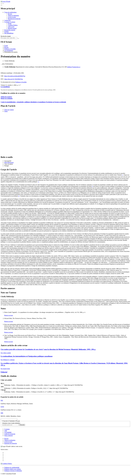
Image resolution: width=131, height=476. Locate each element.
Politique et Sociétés (10, 49)
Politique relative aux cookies (12, 469)
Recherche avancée (9, 30)
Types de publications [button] (10, 12)
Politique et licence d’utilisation (13, 470)
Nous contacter (8, 435)
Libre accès (11, 26)
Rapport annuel (12, 28)
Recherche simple (6, 36)
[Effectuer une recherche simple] (1, 3)
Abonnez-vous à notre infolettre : (11, 423)
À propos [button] (7, 22)
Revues (10, 14)
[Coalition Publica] (6, 463)
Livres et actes (12, 17)
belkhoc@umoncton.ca (73, 67)
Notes (6, 111)
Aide (5, 430)
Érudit (9, 23)
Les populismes (8, 50)
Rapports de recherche (14, 18)
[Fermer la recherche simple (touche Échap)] (3, 3)
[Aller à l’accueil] (5, 1)
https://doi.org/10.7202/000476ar (13, 79)
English (6, 31)
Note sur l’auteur (9, 109)
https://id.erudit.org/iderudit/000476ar (14, 76)
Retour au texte (8, 315)
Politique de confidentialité (11, 467)
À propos (12, 22)
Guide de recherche (9, 434)
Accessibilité (7, 432)
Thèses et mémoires (13, 15)
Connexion (7, 20)
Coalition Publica (13, 25)
